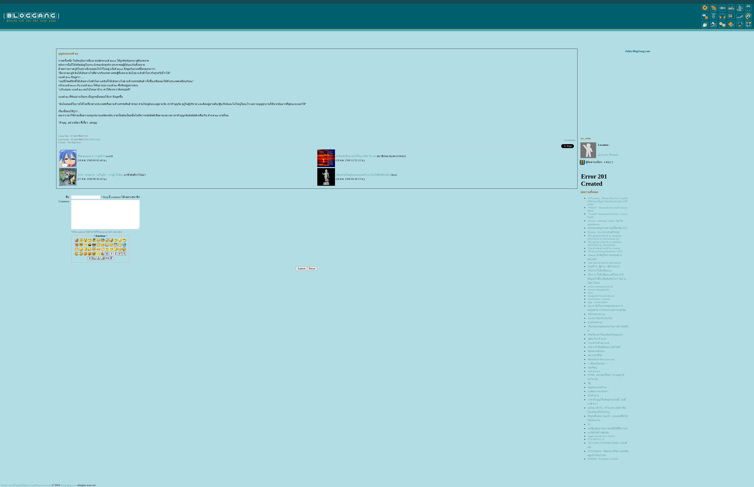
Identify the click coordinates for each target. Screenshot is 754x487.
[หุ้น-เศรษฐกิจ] (713, 28)
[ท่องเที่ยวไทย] (705, 28)
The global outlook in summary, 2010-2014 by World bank (604, 243)
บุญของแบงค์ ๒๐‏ (597, 387)
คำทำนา (593, 395)
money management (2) (600, 286)
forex (590, 292)
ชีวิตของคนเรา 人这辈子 (91, 156)
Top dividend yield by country (604, 248)
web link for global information (604, 262)
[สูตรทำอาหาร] (705, 11)
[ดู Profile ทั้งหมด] (608, 154)
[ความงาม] (705, 19)
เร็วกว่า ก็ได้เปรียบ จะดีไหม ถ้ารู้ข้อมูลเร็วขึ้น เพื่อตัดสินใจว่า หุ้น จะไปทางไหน (606, 278)
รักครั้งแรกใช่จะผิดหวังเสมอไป (605, 334)
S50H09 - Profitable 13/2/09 (603, 458)
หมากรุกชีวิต (595, 355)
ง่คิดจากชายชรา (598, 391)
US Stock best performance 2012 (605, 251)
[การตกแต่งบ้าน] (731, 11)
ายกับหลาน (595, 322)
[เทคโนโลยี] (740, 11)
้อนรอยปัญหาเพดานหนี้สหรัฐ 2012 (608, 228)
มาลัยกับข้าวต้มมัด (598, 432)
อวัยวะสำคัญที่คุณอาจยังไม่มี (604, 347)
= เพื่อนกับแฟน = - (598, 363)
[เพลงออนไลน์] (722, 19)
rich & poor (594, 371)
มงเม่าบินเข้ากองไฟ (600, 318)
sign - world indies (598, 302)
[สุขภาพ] (731, 28)
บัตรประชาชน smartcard (601, 359)
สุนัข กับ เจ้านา (597, 338)
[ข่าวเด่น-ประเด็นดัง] (713, 11)
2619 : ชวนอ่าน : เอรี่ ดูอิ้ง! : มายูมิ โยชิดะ (101, 174)
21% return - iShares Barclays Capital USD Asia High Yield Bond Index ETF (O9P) (607, 201)
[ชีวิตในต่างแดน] (748, 28)
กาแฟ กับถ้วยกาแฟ (598, 342)
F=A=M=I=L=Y (596, 439)
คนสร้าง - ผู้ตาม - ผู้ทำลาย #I (603, 266)
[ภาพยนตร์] (722, 11)
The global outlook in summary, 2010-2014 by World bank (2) (604, 237)
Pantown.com (43, 485)
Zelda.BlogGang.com (637, 51)
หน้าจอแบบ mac (597, 314)
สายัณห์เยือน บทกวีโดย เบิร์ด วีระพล (356, 156)
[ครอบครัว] (731, 19)
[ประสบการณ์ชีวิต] (740, 28)
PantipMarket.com (24, 485)
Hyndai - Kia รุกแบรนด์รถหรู (603, 232)
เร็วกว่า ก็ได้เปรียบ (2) (600, 270)
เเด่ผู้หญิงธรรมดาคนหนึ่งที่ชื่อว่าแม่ (608, 428)
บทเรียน (592, 367)
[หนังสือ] (740, 19)
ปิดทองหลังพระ (596, 351)
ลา (589, 424)
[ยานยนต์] (748, 11)
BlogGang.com (68, 485)
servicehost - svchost (599, 299)
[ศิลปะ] (748, 19)
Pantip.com (7, 485)
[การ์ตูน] (722, 28)
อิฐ (589, 383)
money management (598, 289)
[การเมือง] (713, 19)
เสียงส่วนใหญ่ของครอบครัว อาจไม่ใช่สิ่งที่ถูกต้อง (363, 174)
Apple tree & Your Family (601, 436)
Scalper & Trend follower (601, 295)
